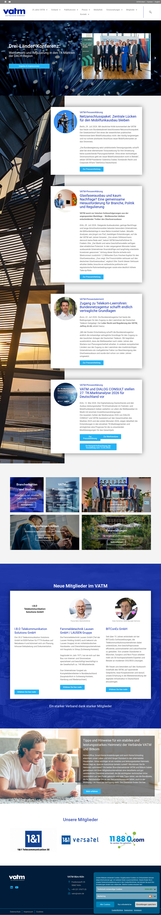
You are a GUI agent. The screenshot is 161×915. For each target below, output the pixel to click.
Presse (85, 10)
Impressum (138, 910)
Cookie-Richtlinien (130, 882)
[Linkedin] (5, 1)
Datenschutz (128, 910)
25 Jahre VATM (38, 10)
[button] (5, 58)
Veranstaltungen (113, 10)
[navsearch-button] (149, 12)
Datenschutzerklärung (109, 882)
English (157, 2)
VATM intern (140, 2)
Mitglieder (130, 10)
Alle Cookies (105, 904)
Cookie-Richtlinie (117, 910)
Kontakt (83, 14)
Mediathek (98, 10)
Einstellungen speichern (146, 904)
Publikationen (70, 10)
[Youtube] (9, 1)
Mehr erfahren (27, 505)
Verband (54, 10)
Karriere (150, 2)
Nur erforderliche (124, 904)
